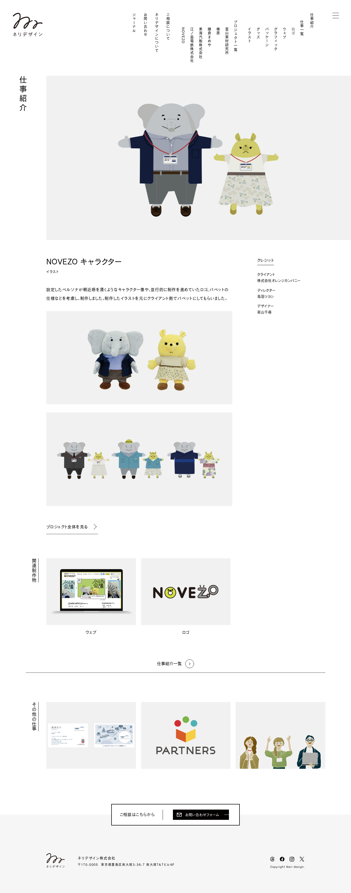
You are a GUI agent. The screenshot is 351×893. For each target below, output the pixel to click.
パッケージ (267, 37)
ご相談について (168, 27)
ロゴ (293, 31)
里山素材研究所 (227, 41)
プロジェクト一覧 (235, 36)
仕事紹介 (312, 21)
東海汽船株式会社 (200, 43)
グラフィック (276, 39)
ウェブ (284, 33)
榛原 (218, 31)
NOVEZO (183, 35)
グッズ (258, 33)
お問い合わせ (145, 24)
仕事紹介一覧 (169, 663)
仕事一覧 (302, 28)
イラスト (249, 35)
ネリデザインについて (157, 32)
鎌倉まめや (209, 37)
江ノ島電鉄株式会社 (192, 45)
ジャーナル (134, 23)
